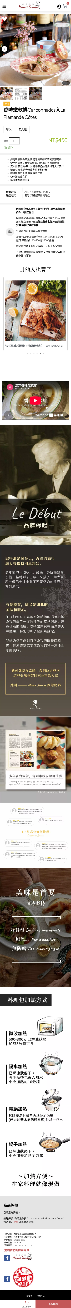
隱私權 (29, 1296)
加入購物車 (26, 1307)
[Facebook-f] (7, 1258)
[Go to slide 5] (40, 353)
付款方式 (40, 1296)
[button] (4, 6)
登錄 (16, 1221)
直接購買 (53, 1304)
